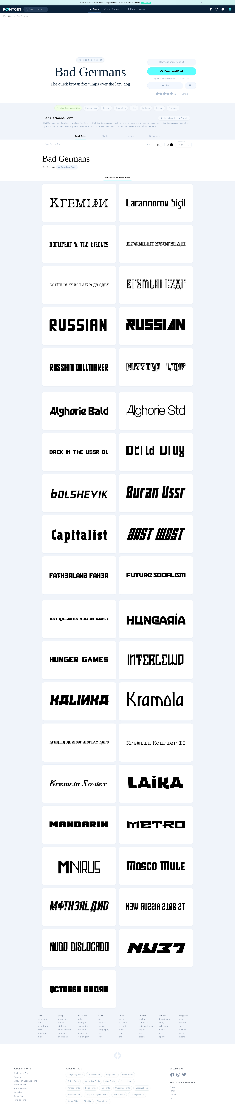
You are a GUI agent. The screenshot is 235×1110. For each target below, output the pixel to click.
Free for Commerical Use (68, 108)
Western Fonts (74, 1095)
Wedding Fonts (141, 1088)
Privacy (173, 1087)
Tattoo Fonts (73, 1081)
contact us (146, 2)
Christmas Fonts (122, 1088)
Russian (106, 108)
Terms (172, 1091)
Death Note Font (21, 1073)
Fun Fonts (105, 1088)
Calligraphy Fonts (75, 1075)
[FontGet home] (11, 9)
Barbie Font (18, 1096)
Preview (181, 142)
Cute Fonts (110, 1081)
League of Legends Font (25, 1081)
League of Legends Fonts (97, 1095)
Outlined (146, 108)
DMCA (172, 1098)
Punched (173, 108)
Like (166, 85)
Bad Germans (103, 123)
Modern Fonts (126, 1081)
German (159, 108)
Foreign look (91, 108)
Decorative (121, 108)
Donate (184, 118)
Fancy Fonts (127, 1075)
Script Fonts (111, 1075)
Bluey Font (18, 1092)
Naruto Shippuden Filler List (80, 1101)
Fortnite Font (19, 1100)
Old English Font (137, 1095)
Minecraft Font (20, 1077)
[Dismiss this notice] (201, 3)
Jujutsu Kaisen (20, 1088)
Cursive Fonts (94, 1075)
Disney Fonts (102, 1101)
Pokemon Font (20, 1084)
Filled (134, 108)
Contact (173, 1094)
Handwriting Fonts (92, 1081)
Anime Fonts (119, 1095)
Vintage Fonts (74, 1088)
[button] (211, 9)
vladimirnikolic (169, 118)
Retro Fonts (90, 1088)
